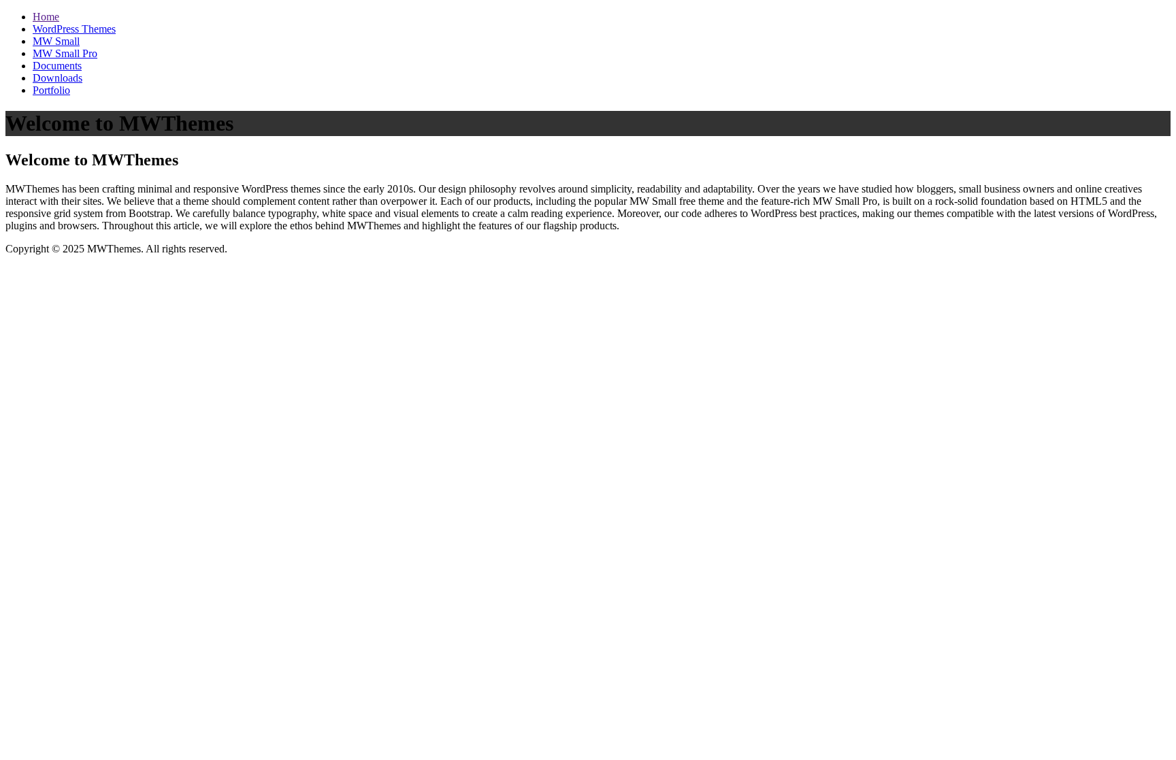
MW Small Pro (65, 53)
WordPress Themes (74, 29)
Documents (57, 65)
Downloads (57, 78)
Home (46, 16)
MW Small (56, 41)
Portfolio (51, 90)
